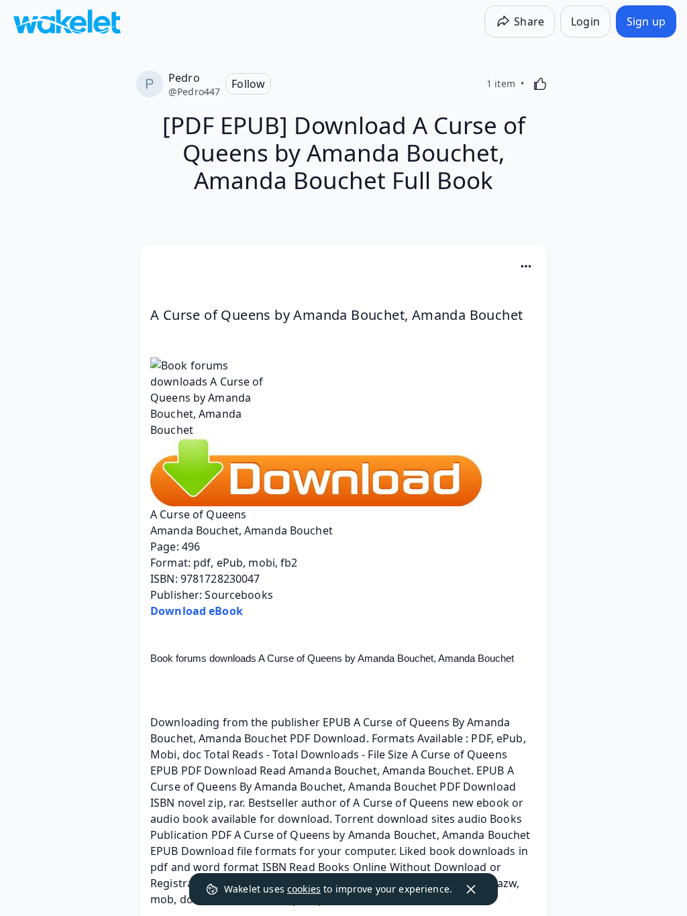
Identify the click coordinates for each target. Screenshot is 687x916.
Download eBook (196, 611)
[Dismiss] (471, 889)
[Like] (540, 84)
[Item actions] (526, 266)
